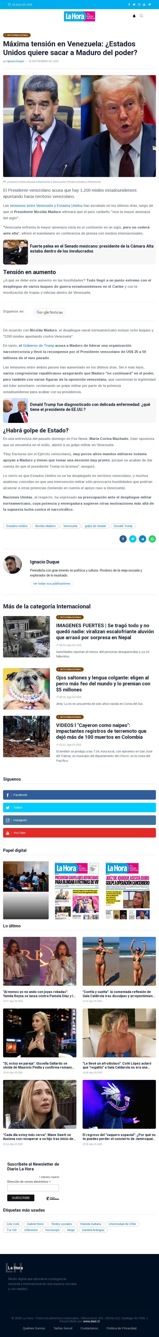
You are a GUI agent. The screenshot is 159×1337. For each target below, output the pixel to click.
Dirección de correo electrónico (29, 1182)
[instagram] (139, 4)
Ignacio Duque (15, 61)
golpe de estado (95, 526)
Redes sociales (62, 1224)
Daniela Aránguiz (93, 1230)
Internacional (74, 606)
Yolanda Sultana (90, 1224)
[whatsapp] (152, 539)
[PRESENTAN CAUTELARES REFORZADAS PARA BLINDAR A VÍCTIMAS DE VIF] (77, 890)
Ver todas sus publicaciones (51, 583)
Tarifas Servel (62, 1328)
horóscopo (53, 1230)
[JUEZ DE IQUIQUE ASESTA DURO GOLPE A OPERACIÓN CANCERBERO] (128, 890)
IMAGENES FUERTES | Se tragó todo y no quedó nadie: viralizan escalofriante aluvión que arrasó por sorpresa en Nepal (105, 631)
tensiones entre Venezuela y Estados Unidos (46, 206)
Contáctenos (89, 1328)
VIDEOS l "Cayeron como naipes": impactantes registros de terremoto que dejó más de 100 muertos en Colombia (101, 731)
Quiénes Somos (34, 1328)
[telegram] (149, 4)
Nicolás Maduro (45, 526)
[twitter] (134, 4)
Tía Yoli (11, 1230)
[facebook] (129, 4)
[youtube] (144, 4)
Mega (71, 1230)
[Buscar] (142, 16)
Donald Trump (123, 526)
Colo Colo (12, 1224)
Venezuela (70, 526)
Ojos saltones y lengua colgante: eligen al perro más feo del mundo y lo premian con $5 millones (103, 684)
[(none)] (12, 564)
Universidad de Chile (122, 1224)
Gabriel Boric (35, 1224)
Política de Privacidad (121, 1328)
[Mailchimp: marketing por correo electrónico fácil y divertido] (52, 1201)
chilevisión (31, 1230)
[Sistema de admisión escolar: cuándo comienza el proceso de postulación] (26, 890)
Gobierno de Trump (38, 346)
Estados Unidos (17, 526)
